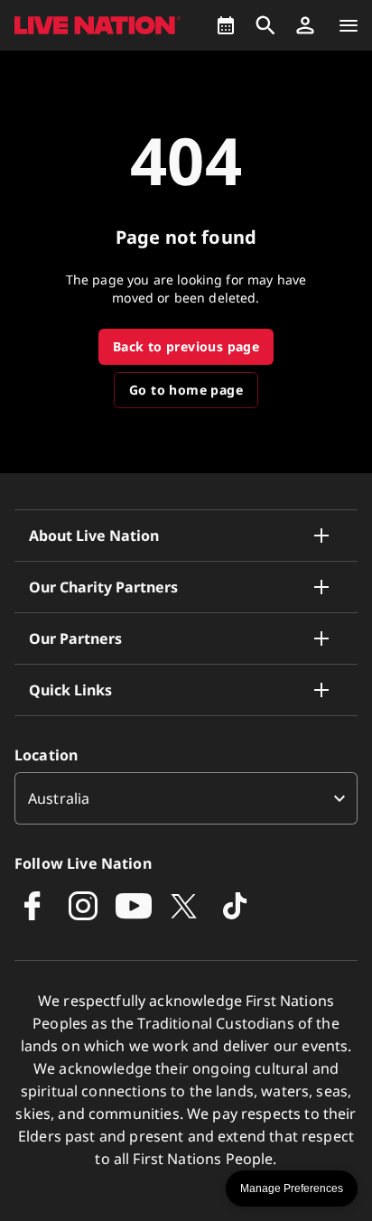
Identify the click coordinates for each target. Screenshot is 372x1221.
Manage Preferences (291, 1188)
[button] (305, 25)
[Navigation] (348, 25)
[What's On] (226, 25)
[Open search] (265, 25)
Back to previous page (186, 346)
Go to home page (186, 389)
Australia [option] (58, 798)
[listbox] (186, 798)
